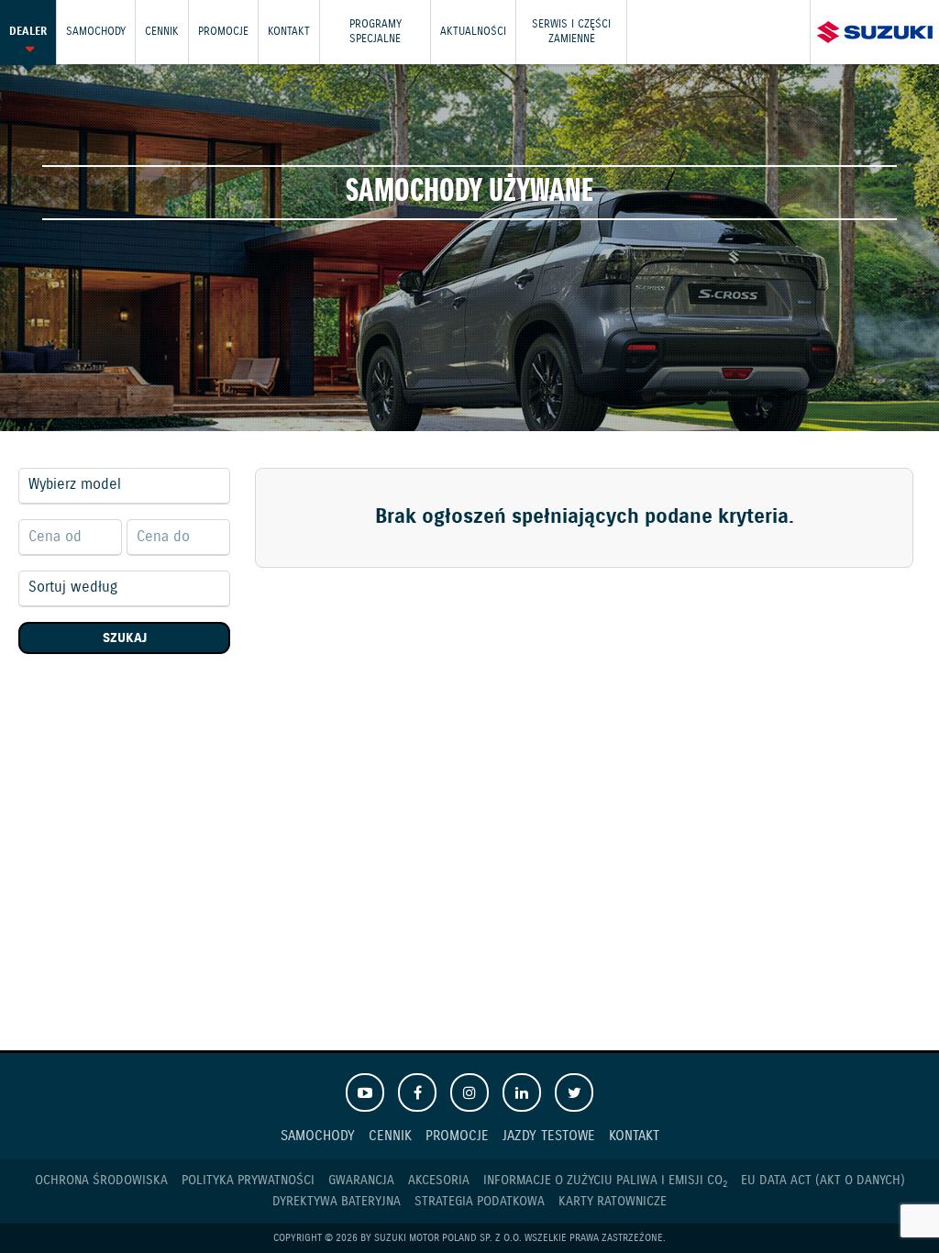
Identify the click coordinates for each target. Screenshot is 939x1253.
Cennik (162, 31)
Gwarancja (361, 1180)
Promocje (223, 31)
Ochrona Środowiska (101, 1180)
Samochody (96, 31)
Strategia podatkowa (479, 1201)
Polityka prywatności (248, 1180)
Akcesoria (439, 1180)
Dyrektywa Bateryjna (336, 1201)
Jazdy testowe (549, 1136)
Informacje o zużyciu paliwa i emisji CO (605, 1181)
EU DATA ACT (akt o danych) (823, 1180)
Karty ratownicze (612, 1201)
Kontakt (289, 31)
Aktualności (473, 31)
